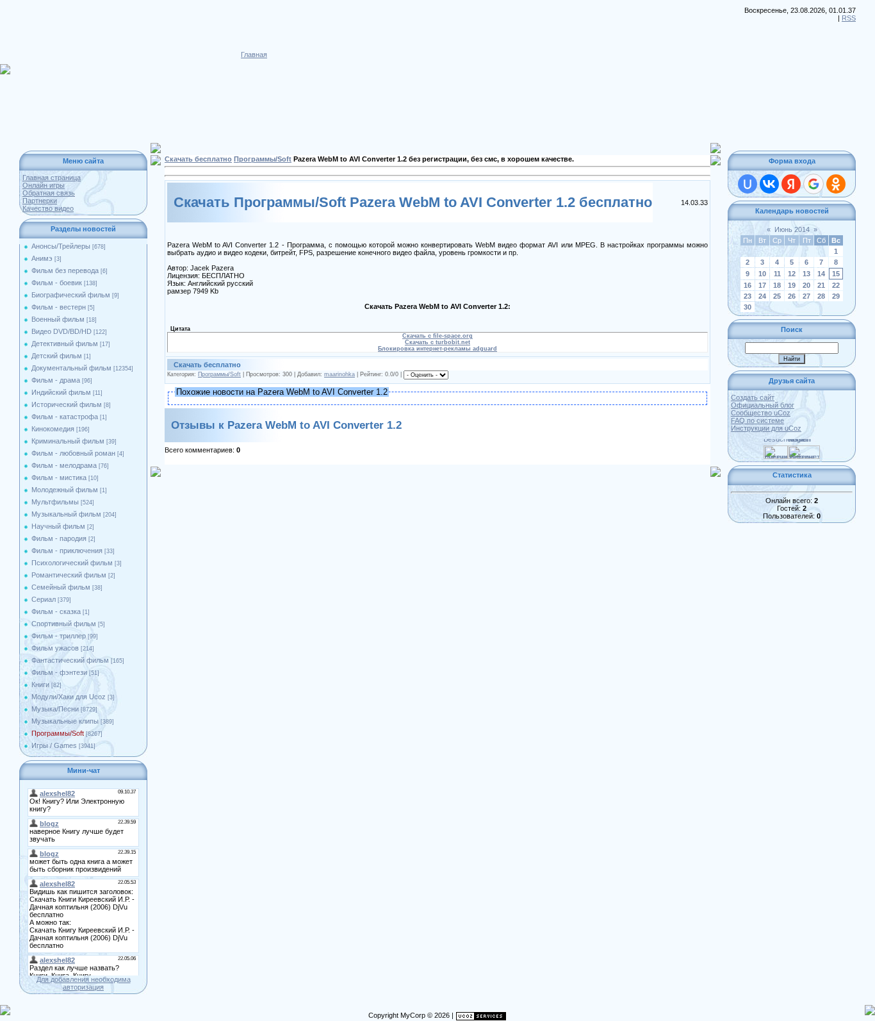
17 (762, 285)
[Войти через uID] (747, 184)
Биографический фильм (70, 295)
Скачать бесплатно (198, 159)
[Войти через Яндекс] (791, 184)
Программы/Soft (57, 733)
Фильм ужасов (55, 648)
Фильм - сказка (56, 611)
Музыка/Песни (55, 709)
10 (762, 274)
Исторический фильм (66, 404)
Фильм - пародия (58, 538)
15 (836, 274)
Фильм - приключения (66, 550)
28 (821, 296)
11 (777, 274)
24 (762, 296)
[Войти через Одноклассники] (836, 184)
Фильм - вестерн (58, 307)
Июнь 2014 (792, 229)
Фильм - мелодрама (64, 465)
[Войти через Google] (813, 184)
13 (806, 274)
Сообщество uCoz (760, 413)
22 (836, 285)
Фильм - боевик (56, 282)
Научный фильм (58, 526)
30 (747, 307)
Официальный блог (762, 405)
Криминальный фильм (67, 441)
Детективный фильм (64, 343)
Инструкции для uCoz (766, 428)
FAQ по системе (757, 420)
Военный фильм (58, 319)
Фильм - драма (55, 380)
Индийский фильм (61, 392)
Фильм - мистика (58, 477)
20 (806, 285)
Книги (40, 684)
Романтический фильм (68, 575)
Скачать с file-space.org (437, 336)
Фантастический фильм (70, 660)
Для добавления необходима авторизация (84, 983)
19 (792, 285)
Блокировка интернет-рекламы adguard (437, 348)
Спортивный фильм (63, 623)
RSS (849, 18)
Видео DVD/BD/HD (61, 331)
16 (747, 285)
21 (821, 285)
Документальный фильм (71, 368)
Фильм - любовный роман (73, 453)
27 (806, 296)
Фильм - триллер (58, 636)
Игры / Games (54, 745)
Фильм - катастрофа (64, 416)
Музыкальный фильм (66, 514)
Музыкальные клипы (65, 721)
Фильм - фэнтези (59, 672)
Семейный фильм (60, 587)
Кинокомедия (52, 429)
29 (836, 296)
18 (777, 285)
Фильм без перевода (65, 270)
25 (777, 296)
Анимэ (42, 258)
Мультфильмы (55, 502)
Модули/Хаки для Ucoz (68, 697)
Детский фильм (56, 356)
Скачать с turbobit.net (437, 342)
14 (821, 274)
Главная (254, 54)
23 (747, 296)
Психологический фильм (72, 563)
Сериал (43, 599)
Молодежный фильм (64, 490)
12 (792, 274)
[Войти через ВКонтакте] (769, 184)
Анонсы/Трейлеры (60, 246)
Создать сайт (752, 397)
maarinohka (339, 374)
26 (792, 296)
